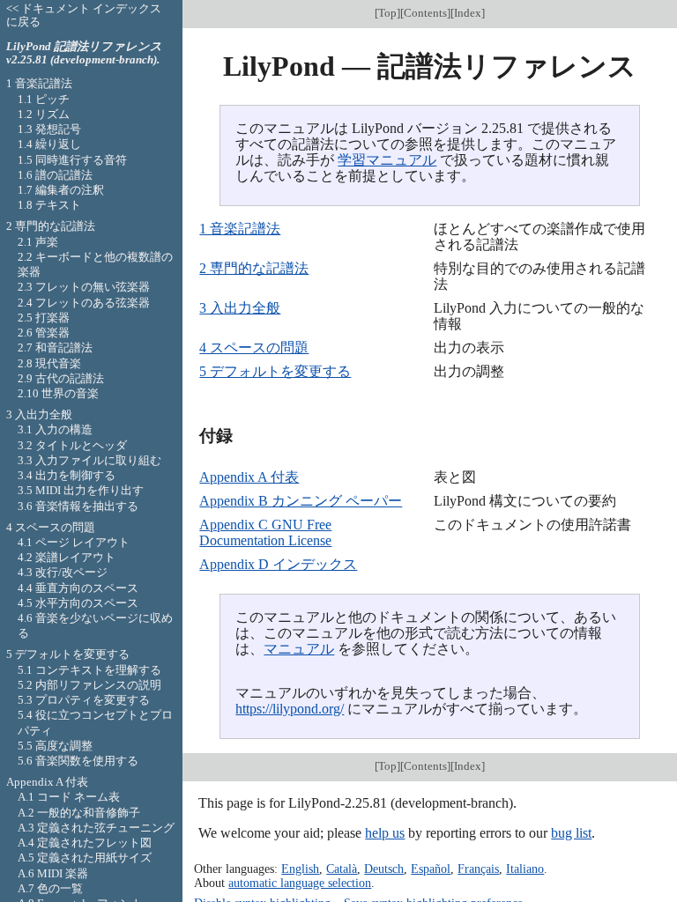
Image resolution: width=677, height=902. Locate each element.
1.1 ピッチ (44, 99)
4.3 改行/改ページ (63, 572)
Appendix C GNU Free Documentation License (265, 532)
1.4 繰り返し (49, 144)
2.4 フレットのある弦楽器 (84, 302)
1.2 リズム (44, 114)
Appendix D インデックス (278, 564)
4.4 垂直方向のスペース (78, 588)
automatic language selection (299, 883)
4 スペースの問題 (254, 347)
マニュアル (299, 648)
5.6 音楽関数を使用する (78, 760)
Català (341, 868)
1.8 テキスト (49, 204)
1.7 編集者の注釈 (61, 189)
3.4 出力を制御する (66, 475)
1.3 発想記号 (49, 129)
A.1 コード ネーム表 (69, 796)
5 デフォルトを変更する (275, 371)
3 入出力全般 (239, 307)
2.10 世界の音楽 (58, 393)
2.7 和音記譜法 (55, 347)
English (300, 868)
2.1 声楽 (38, 241)
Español (430, 868)
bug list (571, 832)
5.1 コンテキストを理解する (89, 669)
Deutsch (384, 868)
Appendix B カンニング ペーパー (300, 500)
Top (387, 12)
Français (478, 868)
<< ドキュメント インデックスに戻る (83, 15)
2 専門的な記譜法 (254, 268)
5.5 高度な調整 (55, 745)
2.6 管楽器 (44, 332)
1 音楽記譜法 (239, 228)
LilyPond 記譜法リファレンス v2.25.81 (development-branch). (84, 53)
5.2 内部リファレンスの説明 (89, 684)
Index (467, 12)
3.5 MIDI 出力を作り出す (81, 490)
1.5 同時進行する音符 (72, 159)
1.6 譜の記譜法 (55, 174)
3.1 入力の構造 (55, 429)
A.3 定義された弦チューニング (96, 827)
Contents (425, 12)
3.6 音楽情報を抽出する (78, 506)
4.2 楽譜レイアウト (66, 557)
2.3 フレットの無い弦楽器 (84, 286)
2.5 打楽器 (44, 317)
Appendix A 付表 (249, 476)
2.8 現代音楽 (49, 363)
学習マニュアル (387, 159)
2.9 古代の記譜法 (61, 378)
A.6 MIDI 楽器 (53, 873)
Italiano (525, 868)
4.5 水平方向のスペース (78, 603)
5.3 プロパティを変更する (84, 699)
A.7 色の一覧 (50, 888)
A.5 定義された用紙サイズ (85, 857)
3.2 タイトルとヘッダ (72, 445)
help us (385, 832)
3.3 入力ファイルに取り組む (89, 460)
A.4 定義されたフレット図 (85, 842)
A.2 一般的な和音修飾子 (79, 812)
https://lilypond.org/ (289, 708)
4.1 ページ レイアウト (74, 542)
